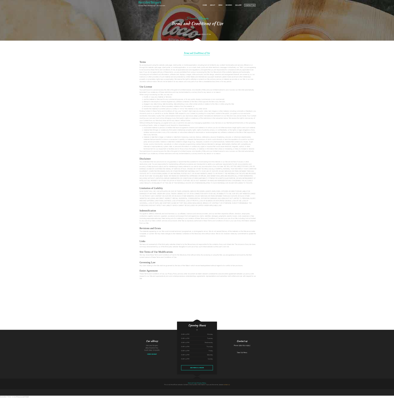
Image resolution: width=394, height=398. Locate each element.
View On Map (152, 354)
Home (185, 34)
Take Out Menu (242, 352)
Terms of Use (192, 383)
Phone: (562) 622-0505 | (242, 345)
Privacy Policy (201, 383)
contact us (226, 384)
